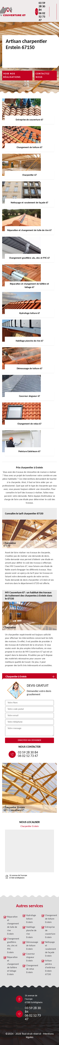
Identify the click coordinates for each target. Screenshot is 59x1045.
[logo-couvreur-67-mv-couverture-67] (21, 11)
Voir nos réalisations (12, 75)
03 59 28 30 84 (42, 6)
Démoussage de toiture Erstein (31, 945)
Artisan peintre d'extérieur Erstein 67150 (50, 968)
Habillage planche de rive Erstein (31, 932)
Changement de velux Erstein (31, 969)
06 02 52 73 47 (42, 17)
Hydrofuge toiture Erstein (31, 918)
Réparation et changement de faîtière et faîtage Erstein (12, 966)
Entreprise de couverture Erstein (50, 932)
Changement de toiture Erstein (50, 918)
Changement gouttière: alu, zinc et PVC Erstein (12, 946)
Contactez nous (43, 75)
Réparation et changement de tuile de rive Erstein (12, 925)
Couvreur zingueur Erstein (30, 957)
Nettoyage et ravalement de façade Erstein (50, 949)
